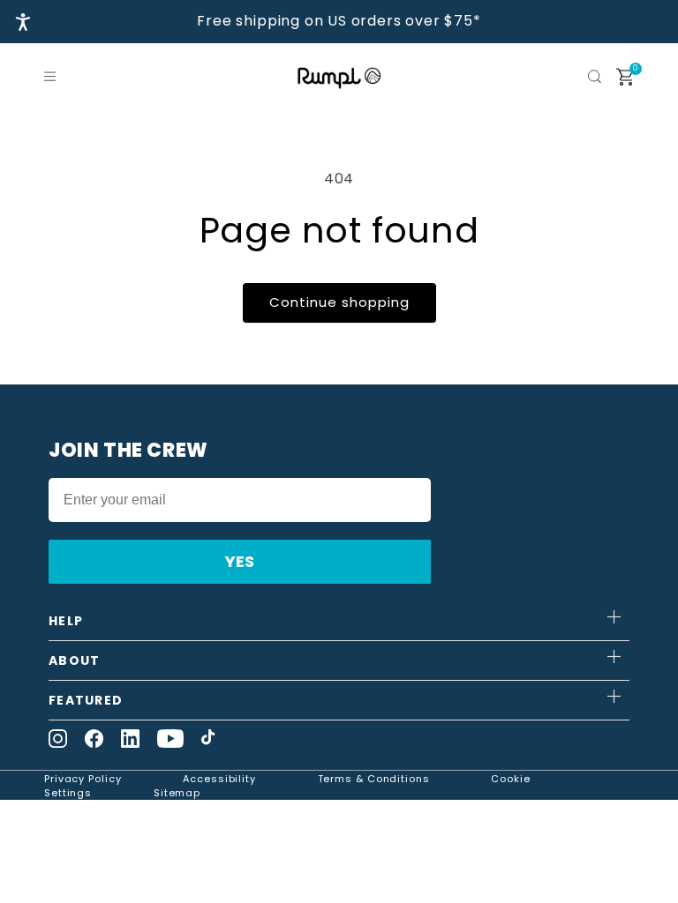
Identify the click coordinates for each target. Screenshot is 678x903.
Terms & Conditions (374, 779)
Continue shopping (339, 302)
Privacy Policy (83, 779)
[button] (53, 77)
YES (239, 561)
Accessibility (219, 779)
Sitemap (177, 793)
